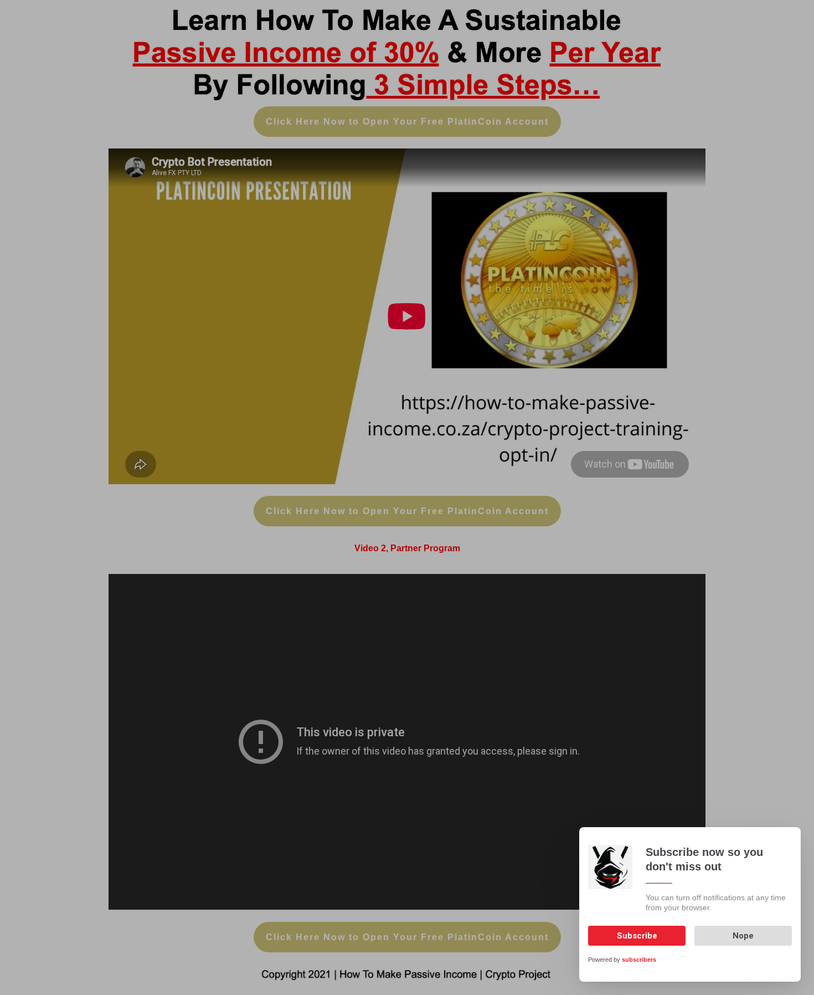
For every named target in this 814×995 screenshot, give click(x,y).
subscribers (639, 959)
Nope (743, 936)
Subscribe (637, 936)
